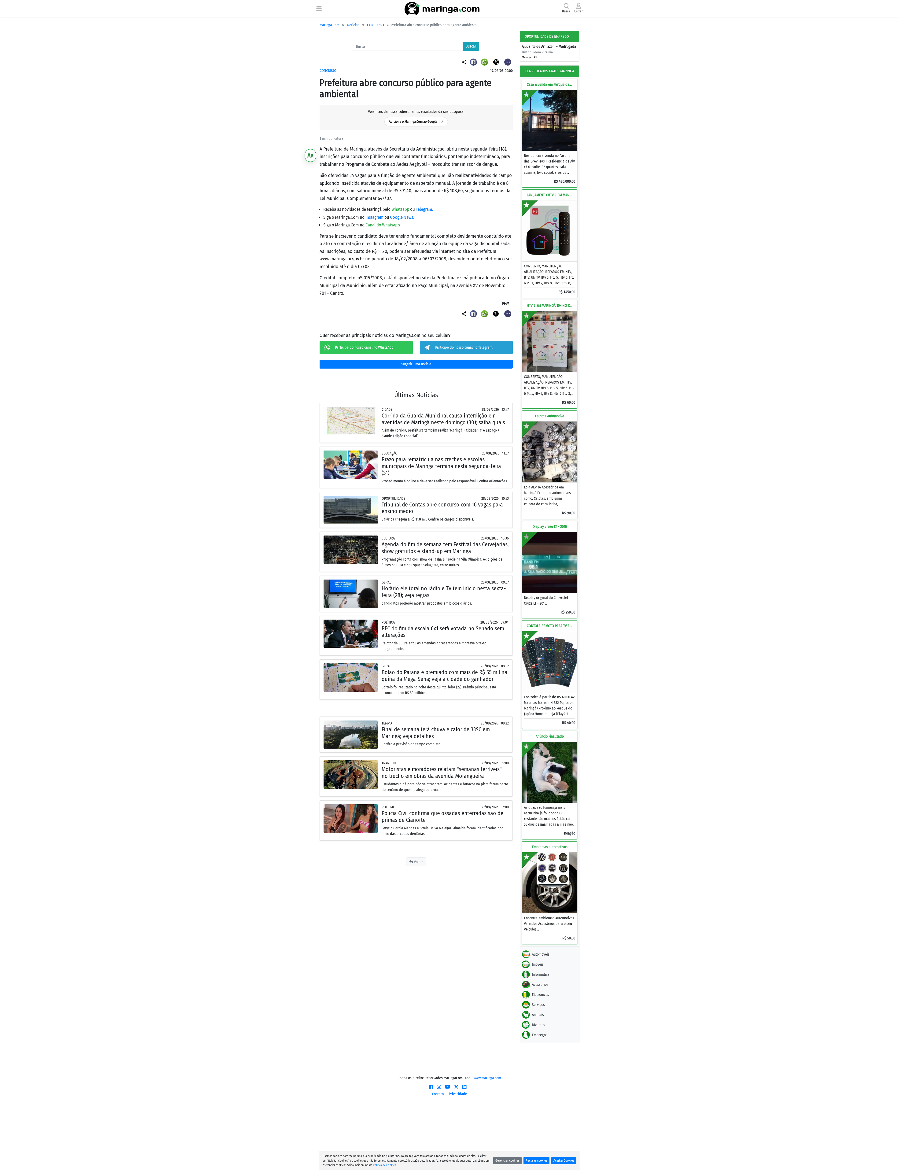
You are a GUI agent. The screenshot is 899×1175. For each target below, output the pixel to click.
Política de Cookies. (385, 1165)
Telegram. (424, 209)
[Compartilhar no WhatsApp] (485, 61)
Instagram (374, 217)
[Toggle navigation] (319, 8)
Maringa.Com (329, 25)
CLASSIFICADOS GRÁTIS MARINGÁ (549, 71)
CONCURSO (375, 25)
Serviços (538, 1004)
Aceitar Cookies (563, 1161)
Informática (540, 974)
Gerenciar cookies (507, 1161)
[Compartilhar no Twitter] (496, 61)
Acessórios (540, 984)
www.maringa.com (487, 1078)
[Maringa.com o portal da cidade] (442, 8)
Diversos (538, 1025)
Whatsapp (400, 209)
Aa (310, 155)
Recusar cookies (536, 1161)
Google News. (402, 217)
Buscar (471, 46)
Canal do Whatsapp (382, 225)
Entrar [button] (578, 11)
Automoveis (540, 954)
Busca (566, 11)
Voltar (418, 862)
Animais (538, 1014)
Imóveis (538, 964)
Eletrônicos (540, 994)
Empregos (539, 1035)
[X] (456, 1087)
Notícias (353, 25)
